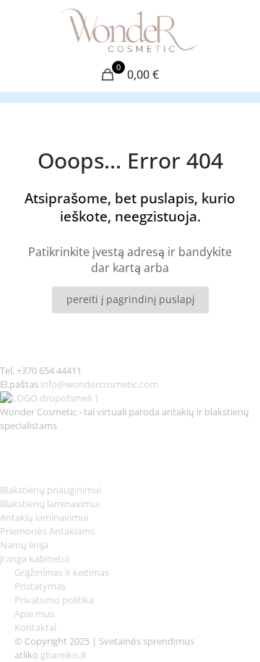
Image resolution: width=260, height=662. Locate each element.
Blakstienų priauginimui (50, 489)
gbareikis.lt (63, 654)
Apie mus (35, 613)
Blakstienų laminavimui (50, 503)
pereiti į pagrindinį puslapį (130, 299)
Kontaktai (35, 627)
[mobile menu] (240, 29)
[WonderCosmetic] (130, 29)
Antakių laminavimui (44, 517)
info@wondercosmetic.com (99, 384)
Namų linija (24, 544)
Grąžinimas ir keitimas (61, 572)
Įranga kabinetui (34, 558)
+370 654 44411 (49, 370)
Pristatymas (40, 586)
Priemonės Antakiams (47, 531)
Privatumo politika (54, 599)
